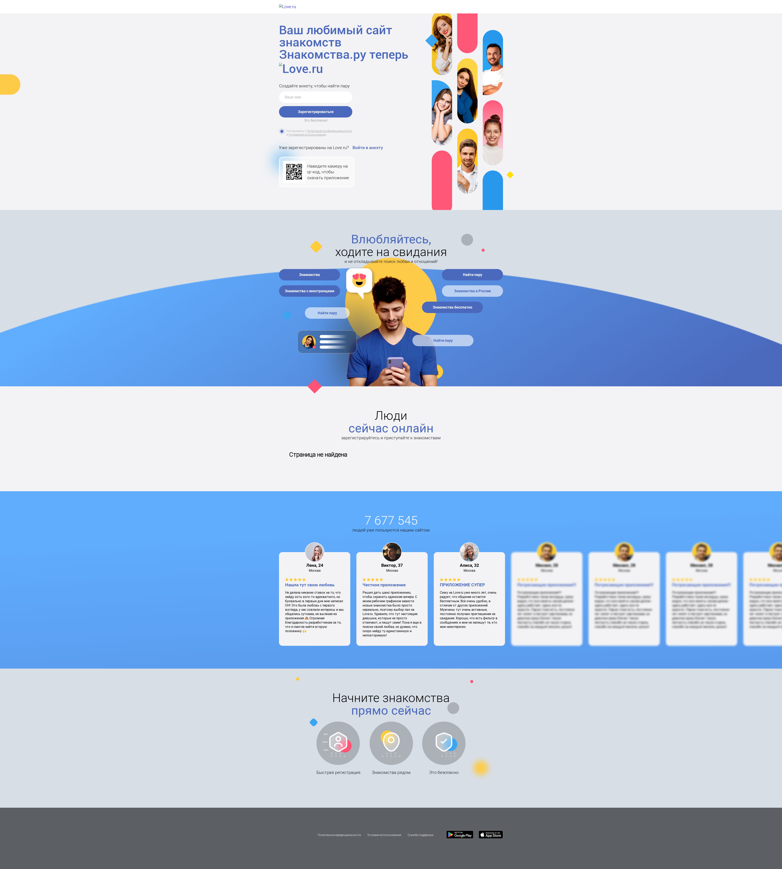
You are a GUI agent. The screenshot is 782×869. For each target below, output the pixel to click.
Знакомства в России (472, 291)
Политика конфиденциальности (339, 835)
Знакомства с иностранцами (309, 291)
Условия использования (384, 835)
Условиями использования (307, 134)
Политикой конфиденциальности (329, 131)
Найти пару (327, 313)
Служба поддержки (420, 835)
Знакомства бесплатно (452, 307)
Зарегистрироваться (316, 112)
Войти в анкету (368, 147)
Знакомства (309, 274)
